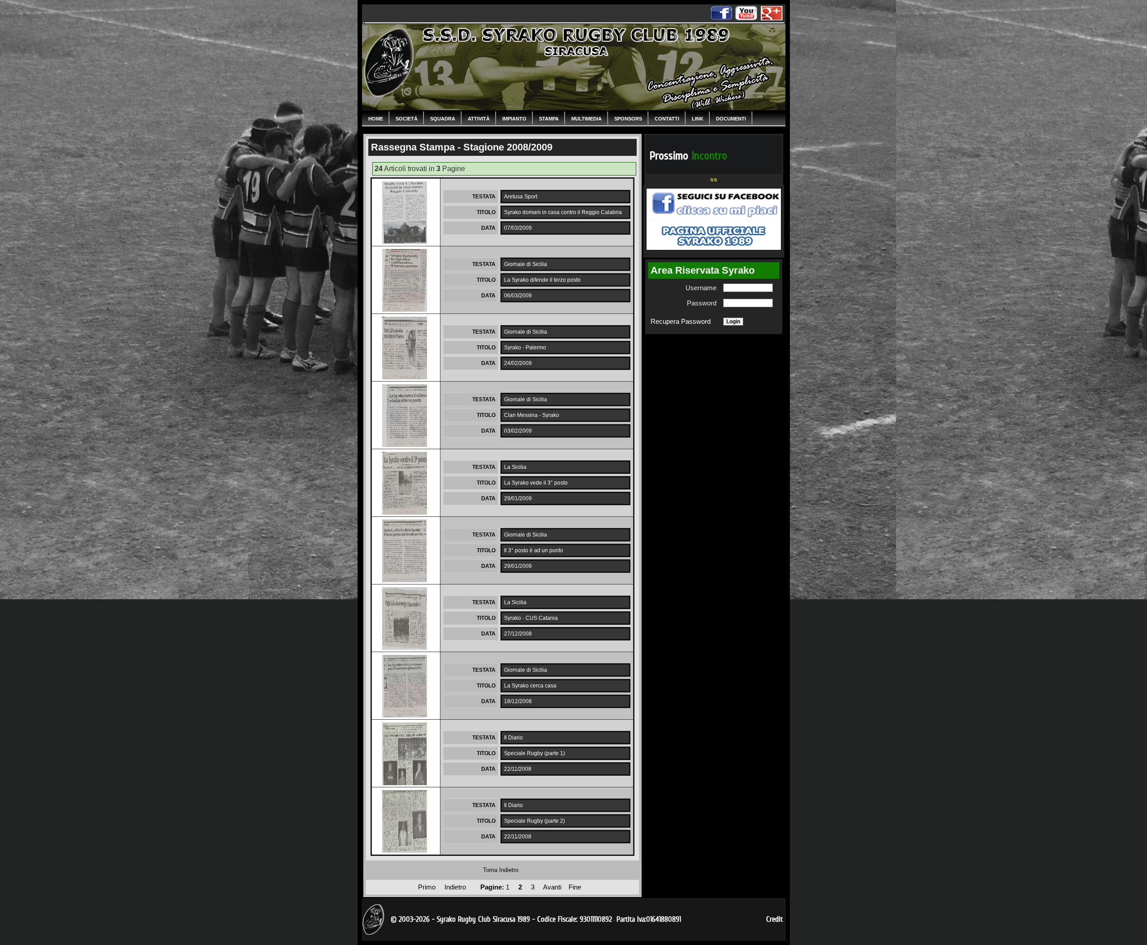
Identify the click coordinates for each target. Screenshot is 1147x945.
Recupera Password (681, 321)
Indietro (456, 887)
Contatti (667, 118)
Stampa (549, 118)
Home (375, 118)
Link (697, 118)
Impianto (514, 118)
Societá (407, 118)
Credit (774, 919)
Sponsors (628, 118)
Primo (427, 887)
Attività (479, 118)
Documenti (731, 118)
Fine (575, 887)
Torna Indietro (500, 870)
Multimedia (586, 118)
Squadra (442, 118)
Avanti (552, 887)
